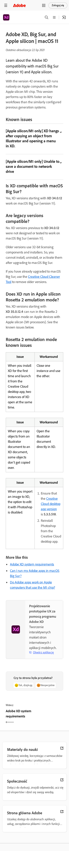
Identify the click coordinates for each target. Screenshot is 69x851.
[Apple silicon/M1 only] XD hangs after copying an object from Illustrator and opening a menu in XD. (32, 138)
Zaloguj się (58, 5)
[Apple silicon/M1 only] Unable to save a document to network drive (32, 166)
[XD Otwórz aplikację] (64, 17)
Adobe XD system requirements (32, 564)
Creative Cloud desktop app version (50, 503)
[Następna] (49, 717)
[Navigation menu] (6, 5)
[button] (44, 5)
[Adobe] (19, 5)
